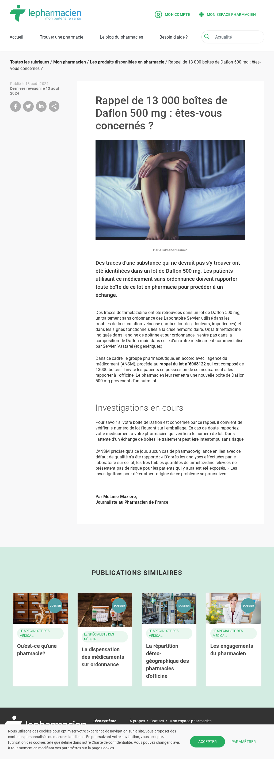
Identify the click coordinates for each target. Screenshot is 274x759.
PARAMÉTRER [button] (243, 741)
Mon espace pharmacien (231, 14)
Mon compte (177, 14)
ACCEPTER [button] (207, 741)
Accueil (16, 37)
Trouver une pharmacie (61, 37)
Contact (157, 721)
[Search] (207, 36)
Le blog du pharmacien (121, 37)
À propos (137, 721)
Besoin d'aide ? (173, 37)
